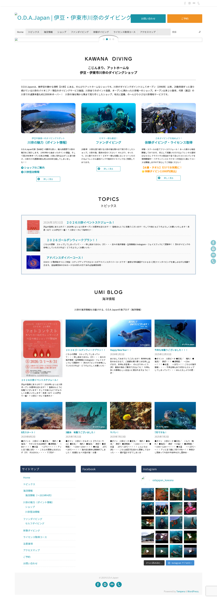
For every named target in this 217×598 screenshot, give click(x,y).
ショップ (30, 506)
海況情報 (28, 490)
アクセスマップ (31, 550)
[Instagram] (189, 3)
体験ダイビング (31, 530)
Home (26, 477)
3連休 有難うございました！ (81, 432)
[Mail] (194, 3)
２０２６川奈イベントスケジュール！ (90, 222)
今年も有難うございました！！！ (171, 349)
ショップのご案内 (34, 167)
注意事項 (28, 543)
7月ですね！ (161, 432)
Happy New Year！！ (120, 349)
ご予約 (184, 18)
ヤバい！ (114, 432)
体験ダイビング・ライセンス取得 (169, 142)
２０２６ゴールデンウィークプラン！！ (72, 240)
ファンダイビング (108, 142)
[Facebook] (185, 3)
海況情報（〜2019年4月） (39, 495)
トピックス (29, 484)
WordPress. (193, 591)
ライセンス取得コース (35, 537)
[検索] (199, 32)
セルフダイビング (34, 523)
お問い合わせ (148, 18)
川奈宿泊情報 (31, 172)
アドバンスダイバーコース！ (65, 257)
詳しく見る (48, 179)
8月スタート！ (28, 432)
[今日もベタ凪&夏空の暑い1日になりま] (162, 508)
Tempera (180, 591)
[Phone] (198, 3)
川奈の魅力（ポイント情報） (48, 142)
